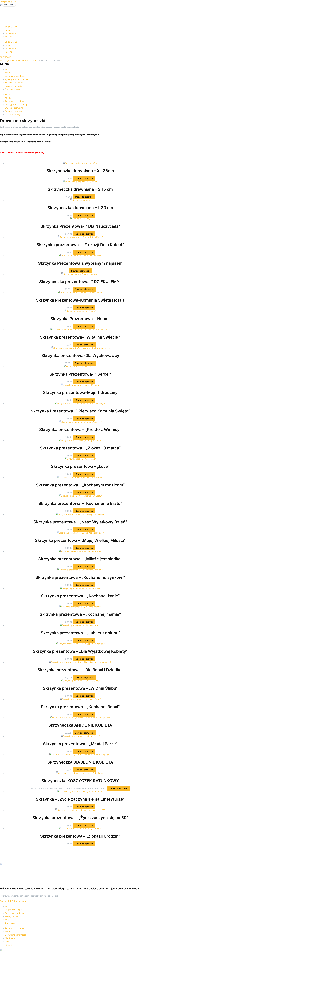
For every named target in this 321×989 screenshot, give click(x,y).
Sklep (7, 69)
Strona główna (7, 60)
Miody (8, 72)
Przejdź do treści (8, 1)
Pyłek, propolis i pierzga (16, 79)
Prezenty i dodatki (13, 86)
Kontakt (8, 30)
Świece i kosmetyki (14, 82)
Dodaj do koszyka (84, 178)
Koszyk (8, 36)
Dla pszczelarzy (12, 89)
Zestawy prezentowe (26, 60)
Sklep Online (11, 26)
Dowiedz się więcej (80, 271)
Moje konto (10, 33)
